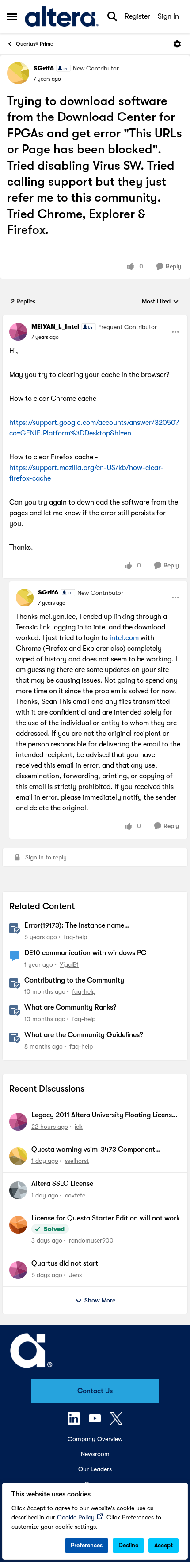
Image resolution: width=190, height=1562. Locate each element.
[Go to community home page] (61, 16)
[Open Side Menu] (12, 16)
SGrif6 (44, 68)
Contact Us (95, 1391)
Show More (99, 1300)
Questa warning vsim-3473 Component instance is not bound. (93, 1150)
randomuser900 (91, 1240)
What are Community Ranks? (70, 1007)
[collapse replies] (95, 319)
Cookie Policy (76, 1517)
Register (137, 16)
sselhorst (77, 1160)
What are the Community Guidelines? (83, 1035)
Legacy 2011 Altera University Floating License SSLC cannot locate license (103, 1115)
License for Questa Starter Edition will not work (105, 1218)
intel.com (124, 638)
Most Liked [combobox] (160, 302)
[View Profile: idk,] (18, 1122)
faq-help (75, 936)
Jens (75, 1274)
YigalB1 (69, 964)
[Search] (112, 16)
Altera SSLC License (62, 1184)
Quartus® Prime (34, 44)
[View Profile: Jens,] (18, 1270)
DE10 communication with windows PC (85, 953)
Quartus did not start (64, 1263)
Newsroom (95, 1453)
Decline (128, 1545)
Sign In (168, 16)
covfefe (75, 1195)
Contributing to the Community (74, 980)
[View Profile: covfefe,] (18, 1190)
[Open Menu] (177, 44)
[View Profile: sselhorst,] (18, 1156)
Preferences (87, 1545)
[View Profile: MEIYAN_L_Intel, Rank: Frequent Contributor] (18, 332)
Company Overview (95, 1438)
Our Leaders (95, 1469)
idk (79, 1126)
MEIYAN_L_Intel (55, 326)
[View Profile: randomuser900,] (18, 1225)
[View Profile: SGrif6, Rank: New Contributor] (18, 73)
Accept (163, 1545)
